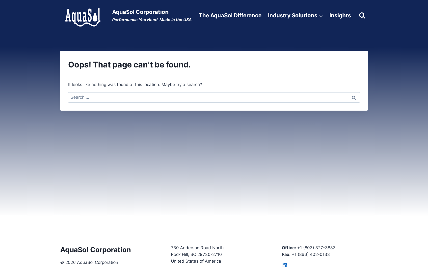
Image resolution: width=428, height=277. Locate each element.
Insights (340, 15)
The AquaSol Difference (230, 15)
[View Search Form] (362, 15)
